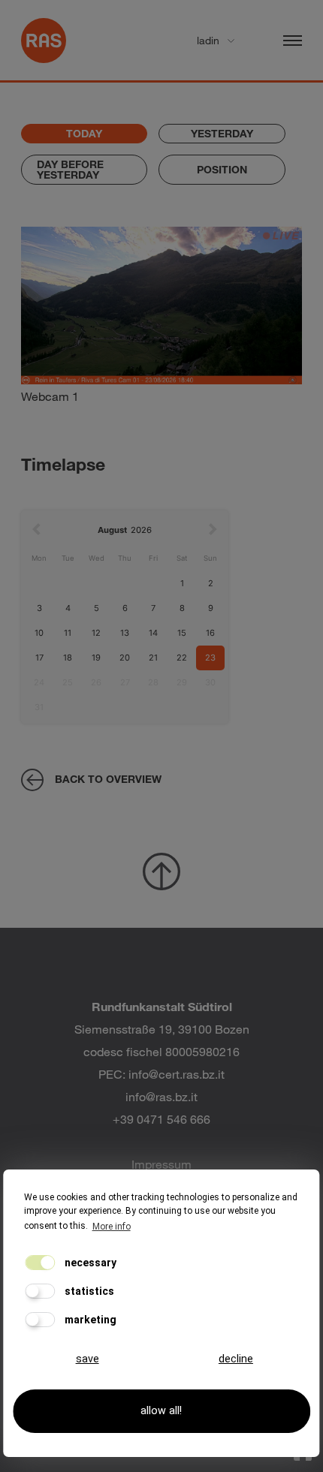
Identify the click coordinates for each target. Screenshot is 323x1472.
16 (210, 633)
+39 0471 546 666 (161, 1119)
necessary (89, 1263)
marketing (89, 1320)
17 (39, 657)
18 (67, 657)
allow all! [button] (161, 1410)
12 (96, 633)
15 (181, 633)
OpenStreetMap (223, 401)
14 (153, 633)
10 (39, 633)
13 (124, 633)
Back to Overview (108, 778)
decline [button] (236, 1359)
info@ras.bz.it (161, 1096)
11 (67, 633)
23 (210, 657)
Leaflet (167, 401)
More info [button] (111, 1226)
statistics (88, 1291)
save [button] (87, 1359)
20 (124, 657)
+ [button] (42, 246)
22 (182, 657)
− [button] (42, 269)
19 (96, 657)
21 (153, 657)
